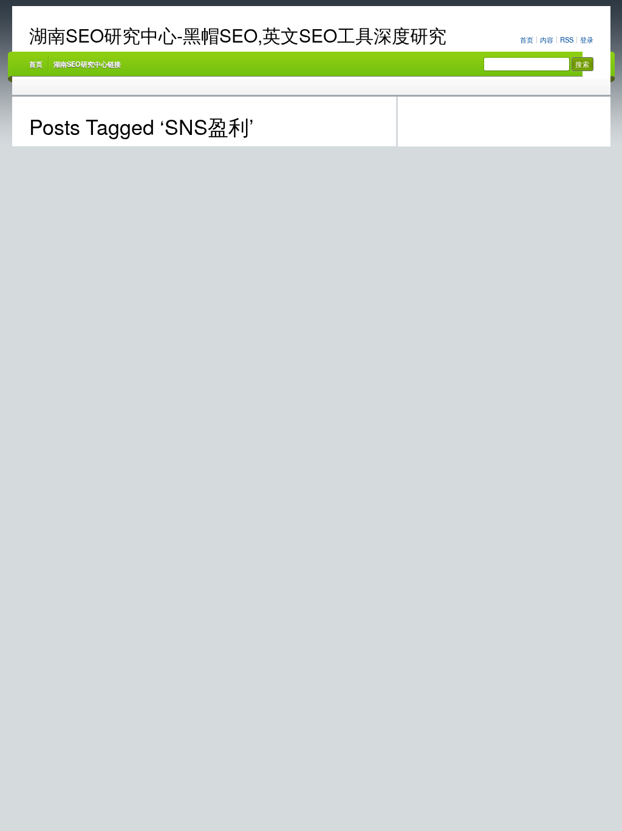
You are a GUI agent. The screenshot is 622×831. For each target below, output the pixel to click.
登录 (586, 39)
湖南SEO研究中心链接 (87, 64)
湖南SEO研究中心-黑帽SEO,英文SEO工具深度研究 (237, 35)
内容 (546, 39)
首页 (526, 39)
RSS (566, 39)
